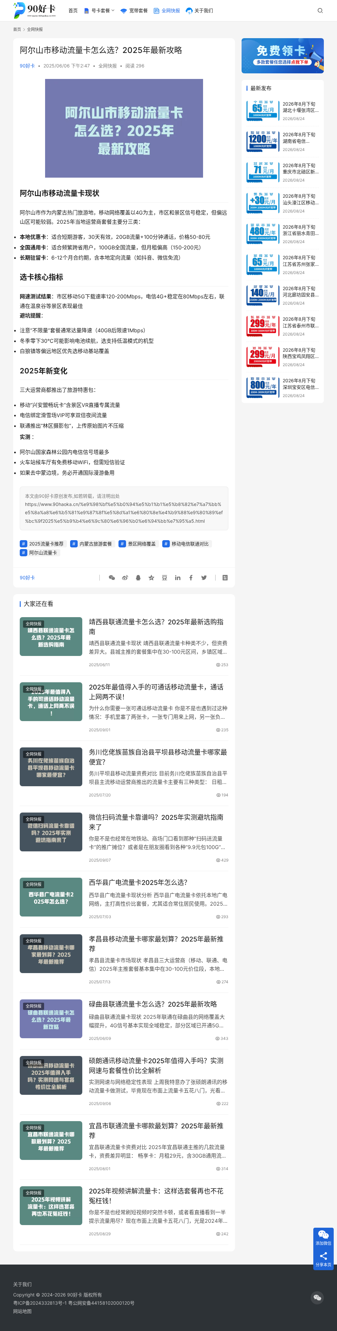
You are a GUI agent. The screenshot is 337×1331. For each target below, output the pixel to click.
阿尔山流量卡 (43, 552)
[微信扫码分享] (112, 578)
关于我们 (203, 10)
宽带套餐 (138, 10)
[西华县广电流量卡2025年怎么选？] (51, 897)
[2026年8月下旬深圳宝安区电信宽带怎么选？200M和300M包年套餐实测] (262, 387)
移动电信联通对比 (190, 543)
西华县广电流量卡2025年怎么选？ (140, 883)
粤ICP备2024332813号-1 (40, 1303)
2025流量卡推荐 (46, 543)
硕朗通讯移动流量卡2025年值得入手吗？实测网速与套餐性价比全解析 (156, 1065)
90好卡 (27, 65)
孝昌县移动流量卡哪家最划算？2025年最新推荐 (156, 944)
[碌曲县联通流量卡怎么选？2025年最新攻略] (51, 1019)
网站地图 (22, 1311)
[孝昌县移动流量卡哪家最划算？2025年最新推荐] (51, 953)
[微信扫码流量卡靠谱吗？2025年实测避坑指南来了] (51, 832)
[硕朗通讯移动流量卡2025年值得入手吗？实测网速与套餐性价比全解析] (51, 1075)
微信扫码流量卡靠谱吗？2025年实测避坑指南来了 (156, 822)
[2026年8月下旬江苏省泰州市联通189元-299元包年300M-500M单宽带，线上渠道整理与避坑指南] (262, 326)
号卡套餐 (100, 10)
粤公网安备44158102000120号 (101, 1303)
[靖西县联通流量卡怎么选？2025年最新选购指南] (51, 636)
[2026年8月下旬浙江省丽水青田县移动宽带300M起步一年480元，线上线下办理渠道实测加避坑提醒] (262, 234)
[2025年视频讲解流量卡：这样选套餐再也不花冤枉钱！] (51, 1205)
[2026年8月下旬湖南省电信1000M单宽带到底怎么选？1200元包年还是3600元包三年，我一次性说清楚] (262, 141)
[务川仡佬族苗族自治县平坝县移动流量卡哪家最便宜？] (51, 767)
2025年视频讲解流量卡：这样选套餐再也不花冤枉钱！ (156, 1196)
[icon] (317, 1297)
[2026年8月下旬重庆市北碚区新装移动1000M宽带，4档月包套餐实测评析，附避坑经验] (262, 172)
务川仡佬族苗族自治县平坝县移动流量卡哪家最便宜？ (158, 757)
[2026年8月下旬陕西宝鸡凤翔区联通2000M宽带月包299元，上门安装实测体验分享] (262, 357)
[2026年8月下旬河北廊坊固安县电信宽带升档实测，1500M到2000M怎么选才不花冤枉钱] (262, 295)
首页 (73, 10)
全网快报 (171, 10)
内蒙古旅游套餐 (96, 543)
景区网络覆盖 (142, 543)
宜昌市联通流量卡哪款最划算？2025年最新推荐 (156, 1131)
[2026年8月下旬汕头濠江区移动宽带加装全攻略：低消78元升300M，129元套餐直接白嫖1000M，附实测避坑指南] (262, 203)
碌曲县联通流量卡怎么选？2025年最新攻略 (153, 1004)
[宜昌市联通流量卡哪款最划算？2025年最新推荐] (51, 1140)
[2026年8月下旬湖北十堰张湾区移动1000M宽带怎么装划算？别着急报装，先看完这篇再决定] (262, 111)
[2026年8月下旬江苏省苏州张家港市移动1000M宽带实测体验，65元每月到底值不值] (262, 264)
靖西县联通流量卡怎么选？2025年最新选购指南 (156, 627)
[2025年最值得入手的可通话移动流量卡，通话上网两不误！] (51, 701)
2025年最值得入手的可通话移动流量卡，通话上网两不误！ (156, 692)
